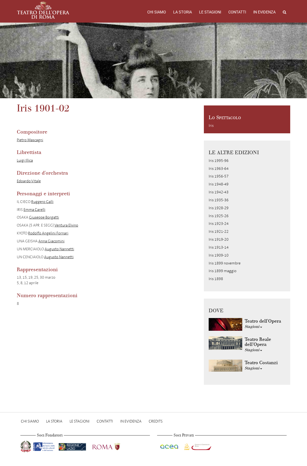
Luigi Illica (25, 160)
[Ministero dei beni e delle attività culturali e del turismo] (45, 445)
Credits (156, 421)
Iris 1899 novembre (225, 263)
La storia (182, 12)
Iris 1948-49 (219, 184)
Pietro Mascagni (30, 139)
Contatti (237, 12)
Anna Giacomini (51, 241)
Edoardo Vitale (29, 181)
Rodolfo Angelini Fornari (48, 233)
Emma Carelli (34, 209)
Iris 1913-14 (219, 247)
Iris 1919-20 (219, 239)
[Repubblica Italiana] (26, 445)
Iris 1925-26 (219, 215)
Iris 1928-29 (219, 207)
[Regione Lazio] (72, 445)
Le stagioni (210, 12)
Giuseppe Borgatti (44, 217)
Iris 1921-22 (219, 231)
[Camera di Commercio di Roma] (197, 445)
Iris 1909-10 (219, 255)
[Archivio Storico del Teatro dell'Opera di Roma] (43, 10)
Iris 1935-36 (219, 199)
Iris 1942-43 (219, 192)
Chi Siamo (156, 12)
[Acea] (169, 445)
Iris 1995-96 (219, 160)
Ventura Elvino (66, 225)
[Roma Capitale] (112, 445)
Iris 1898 (216, 278)
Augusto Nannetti (59, 248)
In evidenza (264, 12)
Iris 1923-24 (219, 223)
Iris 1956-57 (219, 176)
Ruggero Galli (42, 201)
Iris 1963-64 (219, 168)
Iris (211, 125)
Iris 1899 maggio (222, 270)
